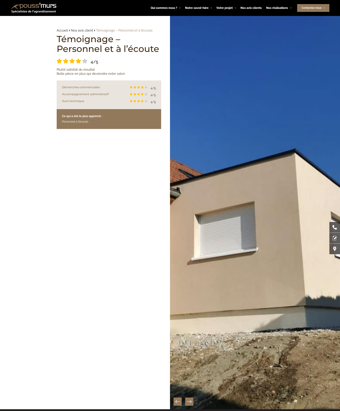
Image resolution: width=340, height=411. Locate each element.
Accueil (62, 30)
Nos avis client (82, 30)
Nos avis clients (251, 8)
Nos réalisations (277, 8)
